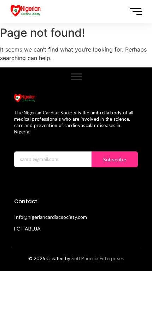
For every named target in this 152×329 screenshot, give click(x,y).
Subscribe (115, 159)
